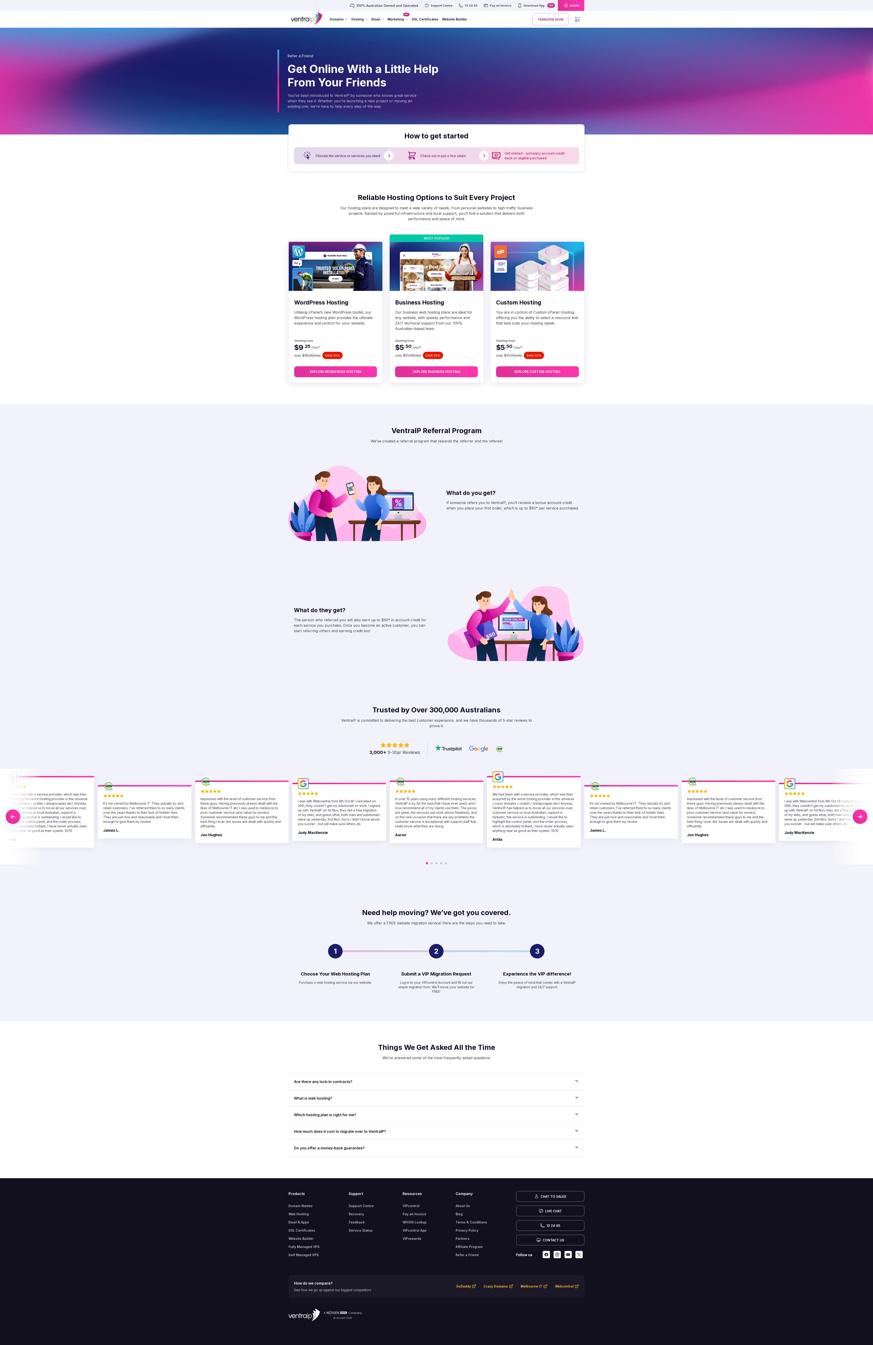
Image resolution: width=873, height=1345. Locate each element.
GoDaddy (463, 1286)
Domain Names (300, 1206)
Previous (13, 816)
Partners (462, 1238)
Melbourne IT (531, 1286)
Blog (459, 1214)
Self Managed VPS (303, 1255)
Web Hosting (298, 1214)
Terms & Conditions (471, 1222)
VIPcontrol (411, 1206)
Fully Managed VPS (304, 1247)
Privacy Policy (467, 1230)
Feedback (357, 1222)
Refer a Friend (467, 1255)
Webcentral (564, 1286)
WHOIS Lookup (414, 1222)
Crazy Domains (496, 1286)
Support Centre (361, 1206)
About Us (463, 1206)
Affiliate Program (469, 1247)
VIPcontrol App (414, 1230)
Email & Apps (298, 1222)
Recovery (356, 1214)
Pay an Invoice (414, 1214)
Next (860, 816)
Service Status (361, 1230)
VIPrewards (412, 1238)
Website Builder (301, 1238)
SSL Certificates (301, 1230)
